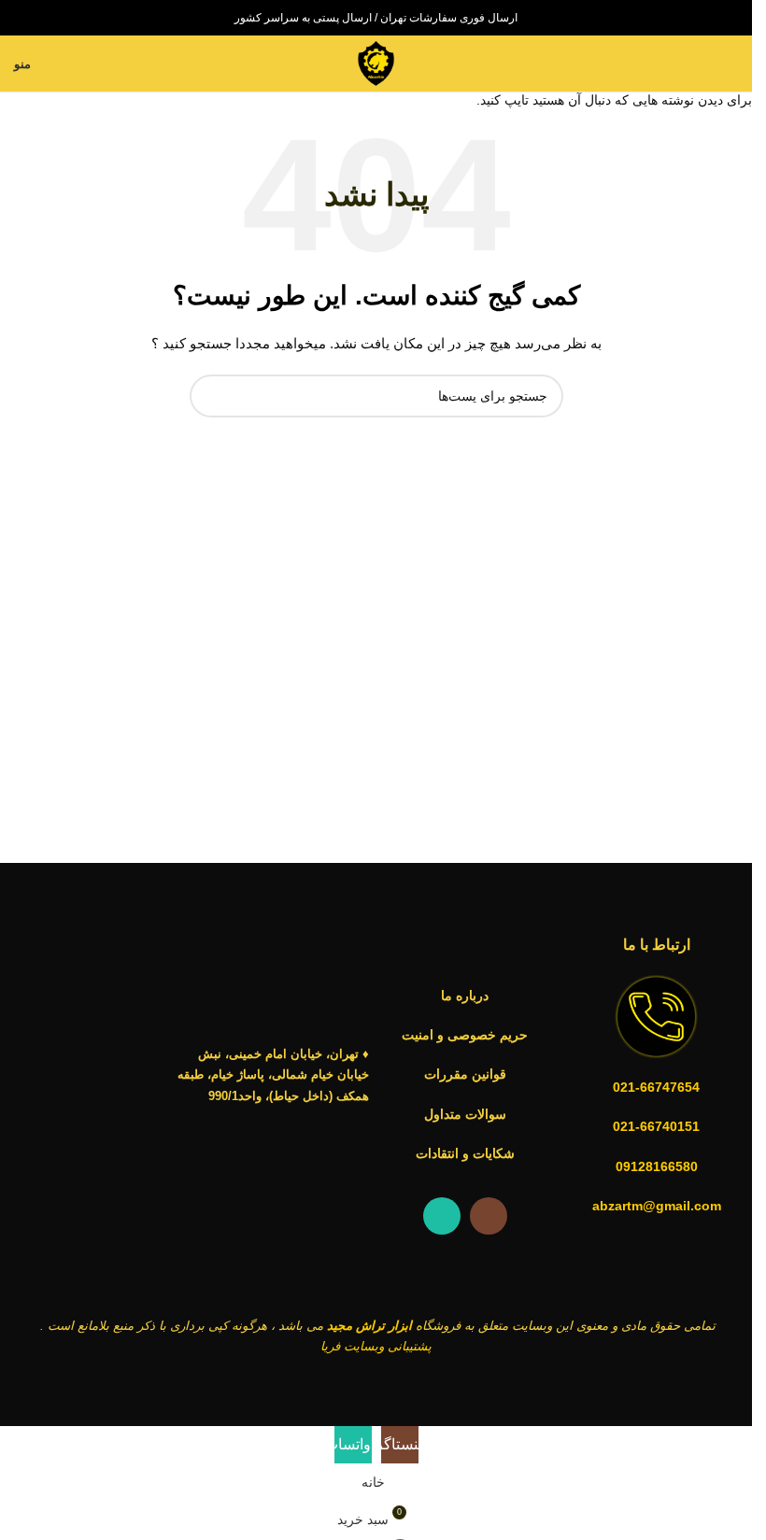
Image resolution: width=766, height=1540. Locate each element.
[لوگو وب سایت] (375, 62)
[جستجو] (730, 63)
